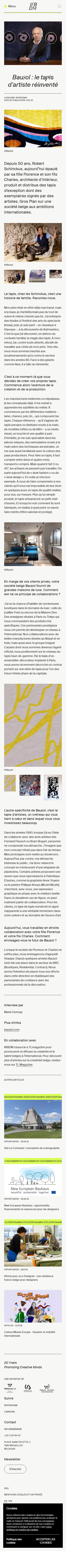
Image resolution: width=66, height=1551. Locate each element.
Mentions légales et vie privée (23, 1494)
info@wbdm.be (13, 1429)
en (10, 1501)
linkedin (9, 1411)
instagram (10, 1405)
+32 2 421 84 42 (12, 1435)
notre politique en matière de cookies (29, 1528)
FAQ (6, 1488)
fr (5, 1501)
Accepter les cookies (45, 1541)
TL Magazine (24, 1065)
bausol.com (12, 1030)
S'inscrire (15, 1469)
